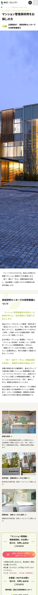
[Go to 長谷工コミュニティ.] (1, 7)
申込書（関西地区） (27, 573)
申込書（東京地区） (10, 573)
